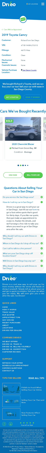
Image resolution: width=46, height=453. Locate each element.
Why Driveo (8, 320)
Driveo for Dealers (12, 330)
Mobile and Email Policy (26, 449)
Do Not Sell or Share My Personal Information (23, 451)
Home (5, 307)
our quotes (8, 315)
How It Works (33, 97)
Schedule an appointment (15, 365)
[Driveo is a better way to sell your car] (9, 4)
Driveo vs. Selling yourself (16, 347)
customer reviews (11, 352)
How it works (9, 309)
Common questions (12, 368)
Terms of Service (30, 447)
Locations (7, 328)
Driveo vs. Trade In (12, 344)
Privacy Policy (19, 447)
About (5, 325)
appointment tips (11, 317)
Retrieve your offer (12, 363)
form (34, 209)
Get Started (12, 97)
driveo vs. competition (14, 349)
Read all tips (36, 378)
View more (13, 175)
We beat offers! (10, 341)
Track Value (8, 312)
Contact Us (8, 371)
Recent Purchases (11, 323)
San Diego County (29, 70)
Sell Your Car (33, 175)
